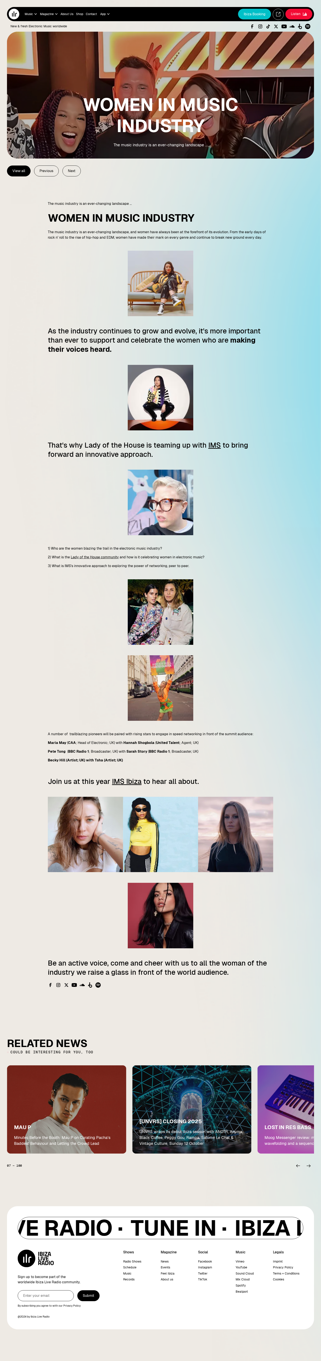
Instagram (205, 1267)
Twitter (202, 1273)
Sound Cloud (245, 1273)
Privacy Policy (283, 1267)
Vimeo (240, 1261)
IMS (214, 445)
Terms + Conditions (286, 1273)
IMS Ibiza (127, 781)
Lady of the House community (95, 557)
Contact (91, 14)
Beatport (242, 1292)
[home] (14, 14)
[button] (30, 14)
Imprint (278, 1261)
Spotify (241, 1285)
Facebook (205, 1261)
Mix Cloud (243, 1279)
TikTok (202, 1279)
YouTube (241, 1267)
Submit (88, 1295)
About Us (66, 14)
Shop (79, 14)
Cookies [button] (278, 1279)
